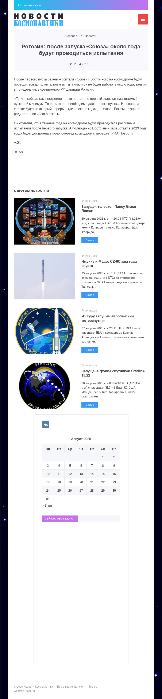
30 (114, 490)
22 (103, 482)
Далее (90, 240)
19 (70, 482)
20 (81, 482)
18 (59, 482)
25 (59, 490)
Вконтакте (45, 424)
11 (59, 473)
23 (114, 482)
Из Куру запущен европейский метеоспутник (107, 318)
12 (70, 473)
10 (48, 473)
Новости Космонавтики (45, 21)
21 (92, 482)
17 (48, 482)
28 (92, 490)
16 (114, 473)
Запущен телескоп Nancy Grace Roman (108, 208)
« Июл (47, 505)
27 (81, 490)
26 (70, 490)
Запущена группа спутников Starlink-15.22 (113, 373)
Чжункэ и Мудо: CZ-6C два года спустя (109, 263)
